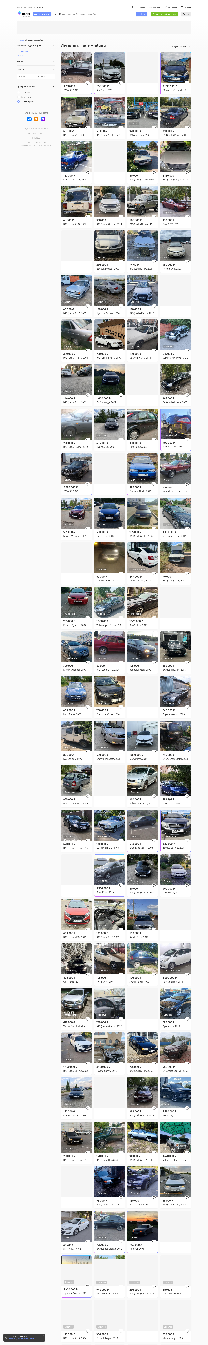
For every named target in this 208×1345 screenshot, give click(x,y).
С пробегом (22, 51)
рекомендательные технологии (36, 145)
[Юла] (23, 13)
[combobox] (95, 14)
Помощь (36, 137)
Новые (20, 55)
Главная (20, 40)
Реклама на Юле (36, 133)
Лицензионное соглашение (36, 128)
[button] (87, 83)
